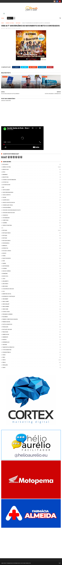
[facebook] (57, 1)
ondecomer (5, 309)
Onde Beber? (5, 299)
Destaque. (4, 235)
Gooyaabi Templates (26, 563)
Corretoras (5, 220)
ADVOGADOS (5, 164)
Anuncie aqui (5, 169)
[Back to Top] (60, 563)
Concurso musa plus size (8, 212)
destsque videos (6, 240)
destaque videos (6, 233)
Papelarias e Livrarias (7, 314)
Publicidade (5, 332)
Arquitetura (5, 177)
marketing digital (6, 293)
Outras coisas (6, 311)
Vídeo (3, 357)
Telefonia (4, 344)
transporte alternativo (8, 347)
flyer (3, 260)
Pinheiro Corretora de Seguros (10, 319)
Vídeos (4, 362)
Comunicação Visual (7, 205)
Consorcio (5, 215)
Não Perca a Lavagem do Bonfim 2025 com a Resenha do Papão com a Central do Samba (30, 83)
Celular (4, 197)
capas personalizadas (7, 192)
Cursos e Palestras (7, 225)
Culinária (4, 222)
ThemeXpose (10, 563)
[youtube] (60, 1)
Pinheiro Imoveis (6, 321)
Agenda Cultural (10, 23)
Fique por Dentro (6, 258)
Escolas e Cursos (6, 250)
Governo (4, 268)
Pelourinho (5, 316)
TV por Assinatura (6, 349)
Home (2, 18)
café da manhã (6, 189)
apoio (3, 172)
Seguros (4, 339)
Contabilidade (6, 217)
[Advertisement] (31, 540)
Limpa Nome (5, 286)
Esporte (4, 253)
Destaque (18, 23)
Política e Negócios (7, 324)
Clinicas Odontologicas (8, 202)
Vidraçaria (5, 365)
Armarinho (5, 174)
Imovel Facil (5, 276)
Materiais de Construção (8, 296)
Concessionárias (6, 207)
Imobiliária (4, 273)
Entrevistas (5, 248)
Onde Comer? (5, 301)
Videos (4, 359)
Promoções (5, 326)
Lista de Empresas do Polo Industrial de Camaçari (49, 84)
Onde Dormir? (5, 306)
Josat (3, 278)
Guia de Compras (6, 271)
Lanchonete (5, 283)
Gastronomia (5, 266)
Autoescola (5, 182)
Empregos (4, 245)
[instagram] (54, 1)
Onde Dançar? (5, 304)
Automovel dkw (6, 184)
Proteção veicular (7, 329)
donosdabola (5, 243)
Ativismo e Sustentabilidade (9, 179)
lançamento (5, 281)
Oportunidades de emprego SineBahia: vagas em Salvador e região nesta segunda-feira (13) (11, 83)
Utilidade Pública (6, 352)
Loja (3, 291)
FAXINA (3, 255)
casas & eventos (6, 194)
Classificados (5, 200)
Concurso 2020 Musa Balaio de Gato (11, 210)
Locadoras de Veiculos (8, 288)
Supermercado (6, 342)
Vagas (3, 354)
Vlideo (3, 367)
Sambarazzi (5, 337)
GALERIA (4, 263)
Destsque (4, 238)
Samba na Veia (5, 334)
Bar (3, 187)
